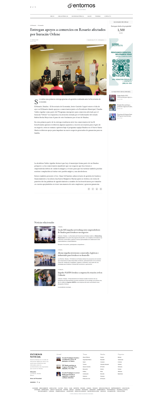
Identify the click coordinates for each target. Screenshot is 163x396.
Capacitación (125, 388)
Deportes (76, 388)
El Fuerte (102, 366)
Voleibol (120, 364)
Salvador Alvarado (104, 364)
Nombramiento (101, 389)
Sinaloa (102, 357)
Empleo (71, 389)
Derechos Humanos (80, 391)
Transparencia (111, 389)
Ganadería (37, 389)
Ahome (102, 369)
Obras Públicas (63, 16)
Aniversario (69, 391)
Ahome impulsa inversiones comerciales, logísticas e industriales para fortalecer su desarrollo (78, 254)
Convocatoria (121, 391)
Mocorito (102, 373)
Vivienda (89, 388)
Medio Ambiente (43, 388)
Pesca (66, 388)
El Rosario (102, 378)
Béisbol (119, 357)
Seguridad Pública (78, 16)
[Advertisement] (68, 148)
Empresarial (45, 389)
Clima (70, 388)
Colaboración (111, 391)
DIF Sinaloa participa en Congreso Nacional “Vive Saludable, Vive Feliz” (69, 366)
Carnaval (51, 391)
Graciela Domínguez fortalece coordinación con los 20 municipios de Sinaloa (70, 359)
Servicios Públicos (104, 388)
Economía (35, 388)
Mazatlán (102, 359)
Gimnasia (120, 366)
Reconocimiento (42, 391)
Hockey (119, 369)
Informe (65, 389)
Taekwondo (120, 359)
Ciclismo (120, 362)
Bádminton (120, 373)
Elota (101, 371)
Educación (85, 369)
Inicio (52, 16)
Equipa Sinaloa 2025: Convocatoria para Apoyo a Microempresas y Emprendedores (124, 98)
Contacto (107, 16)
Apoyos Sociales (86, 366)
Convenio (77, 389)
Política (84, 371)
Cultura (60, 388)
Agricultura (53, 388)
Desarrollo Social (122, 389)
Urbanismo (92, 389)
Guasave (102, 376)
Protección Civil (86, 378)
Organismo (85, 389)
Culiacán (102, 362)
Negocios (103, 391)
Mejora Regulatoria (93, 391)
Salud (89, 16)
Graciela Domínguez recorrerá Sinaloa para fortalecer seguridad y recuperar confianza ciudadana (70, 375)
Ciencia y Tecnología (56, 389)
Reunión (82, 388)
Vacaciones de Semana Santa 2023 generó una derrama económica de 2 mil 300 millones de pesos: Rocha (124, 116)
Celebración (85, 373)
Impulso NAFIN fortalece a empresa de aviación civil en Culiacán (80, 273)
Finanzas (95, 388)
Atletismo (120, 371)
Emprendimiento (116, 388)
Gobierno (85, 376)
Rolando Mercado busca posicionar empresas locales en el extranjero (124, 106)
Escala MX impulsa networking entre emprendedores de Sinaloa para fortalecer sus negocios (79, 231)
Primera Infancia (60, 391)
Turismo (98, 16)
